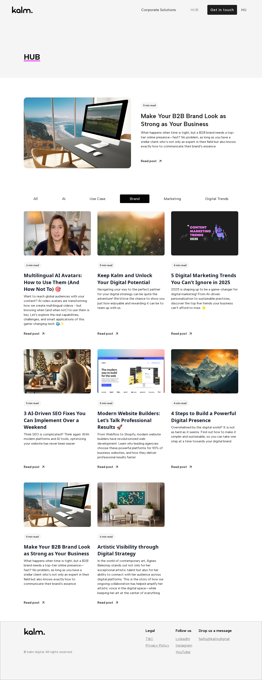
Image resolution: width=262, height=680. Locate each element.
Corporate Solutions (158, 10)
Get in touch (222, 10)
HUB (194, 10)
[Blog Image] (57, 233)
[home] (22, 10)
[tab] (36, 198)
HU (243, 10)
